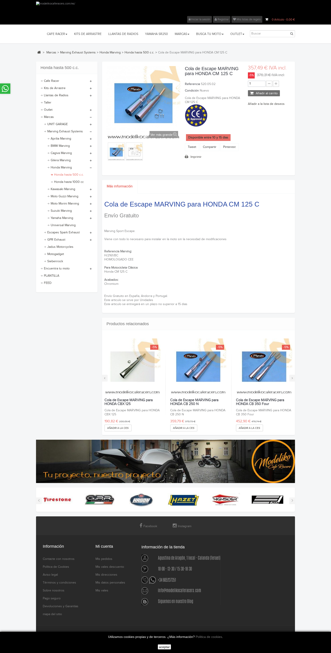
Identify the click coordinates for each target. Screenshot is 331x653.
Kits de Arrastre (55, 88)
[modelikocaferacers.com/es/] (165, 9)
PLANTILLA (51, 276)
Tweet (192, 147)
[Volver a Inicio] (39, 52)
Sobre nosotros (53, 590)
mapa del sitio (52, 614)
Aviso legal (50, 575)
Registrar (223, 19)
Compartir (209, 147)
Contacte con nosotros (59, 559)
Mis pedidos (103, 559)
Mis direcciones (106, 575)
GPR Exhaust (56, 239)
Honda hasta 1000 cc (69, 182)
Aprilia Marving (61, 138)
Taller (47, 102)
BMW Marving (60, 146)
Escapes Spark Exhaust (63, 232)
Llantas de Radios (56, 95)
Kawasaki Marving (63, 189)
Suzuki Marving (61, 211)
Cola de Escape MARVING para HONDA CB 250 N (194, 402)
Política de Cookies (56, 567)
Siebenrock (55, 261)
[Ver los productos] (57, 499)
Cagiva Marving (61, 153)
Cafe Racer (51, 81)
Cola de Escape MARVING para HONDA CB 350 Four (260, 402)
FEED (48, 283)
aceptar (164, 647)
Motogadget (55, 254)
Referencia (192, 84)
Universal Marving (63, 225)
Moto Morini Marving (65, 203)
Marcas (49, 117)
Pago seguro (52, 598)
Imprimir (196, 157)
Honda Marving (61, 167)
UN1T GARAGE (57, 124)
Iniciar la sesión (200, 19)
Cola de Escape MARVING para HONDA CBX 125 (128, 402)
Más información (120, 186)
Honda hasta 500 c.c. (69, 175)
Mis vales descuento (109, 567)
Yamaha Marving (62, 218)
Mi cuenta (104, 546)
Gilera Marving (61, 160)
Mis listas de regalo (248, 19)
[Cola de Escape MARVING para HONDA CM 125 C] (116, 152)
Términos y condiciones (59, 582)
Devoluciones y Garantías (60, 606)
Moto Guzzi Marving (64, 196)
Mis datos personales (110, 582)
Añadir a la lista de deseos (266, 104)
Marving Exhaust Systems (65, 131)
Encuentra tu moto (57, 268)
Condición (192, 90)
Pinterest (229, 147)
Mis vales (101, 590)
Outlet (48, 110)
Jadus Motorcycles (60, 247)
